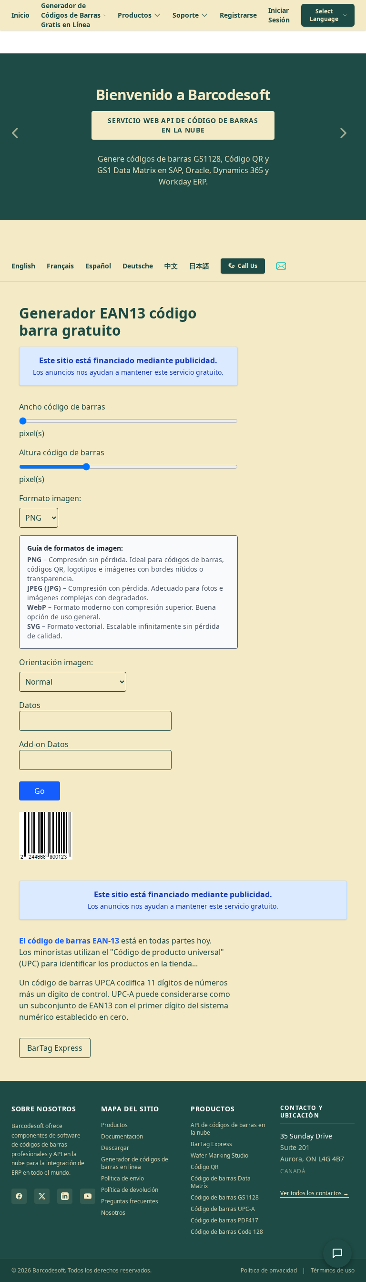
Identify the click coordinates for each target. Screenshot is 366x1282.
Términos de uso (333, 1270)
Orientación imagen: (56, 662)
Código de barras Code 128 (227, 1232)
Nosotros (113, 1213)
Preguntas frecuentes (129, 1201)
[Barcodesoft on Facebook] (19, 1196)
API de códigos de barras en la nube (228, 1129)
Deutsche (137, 265)
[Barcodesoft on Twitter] (42, 1196)
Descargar (115, 1148)
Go (39, 791)
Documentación (122, 1136)
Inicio (20, 15)
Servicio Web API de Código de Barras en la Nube (183, 125)
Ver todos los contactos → (314, 1193)
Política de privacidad (269, 1270)
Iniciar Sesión (279, 15)
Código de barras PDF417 (224, 1220)
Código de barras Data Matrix (221, 1182)
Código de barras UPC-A (223, 1209)
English (23, 265)
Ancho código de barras (62, 406)
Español (98, 265)
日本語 (199, 265)
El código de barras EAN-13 (69, 940)
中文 (171, 265)
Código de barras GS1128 (225, 1197)
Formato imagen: (50, 498)
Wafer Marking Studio (219, 1155)
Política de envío (122, 1178)
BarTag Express (54, 1048)
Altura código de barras (61, 452)
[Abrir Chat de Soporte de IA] (337, 1253)
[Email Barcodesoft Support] (281, 266)
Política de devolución (129, 1190)
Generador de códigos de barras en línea (134, 1163)
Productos (114, 1125)
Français (60, 265)
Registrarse (238, 15)
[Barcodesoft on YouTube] (87, 1196)
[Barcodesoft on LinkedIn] (64, 1196)
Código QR (204, 1167)
